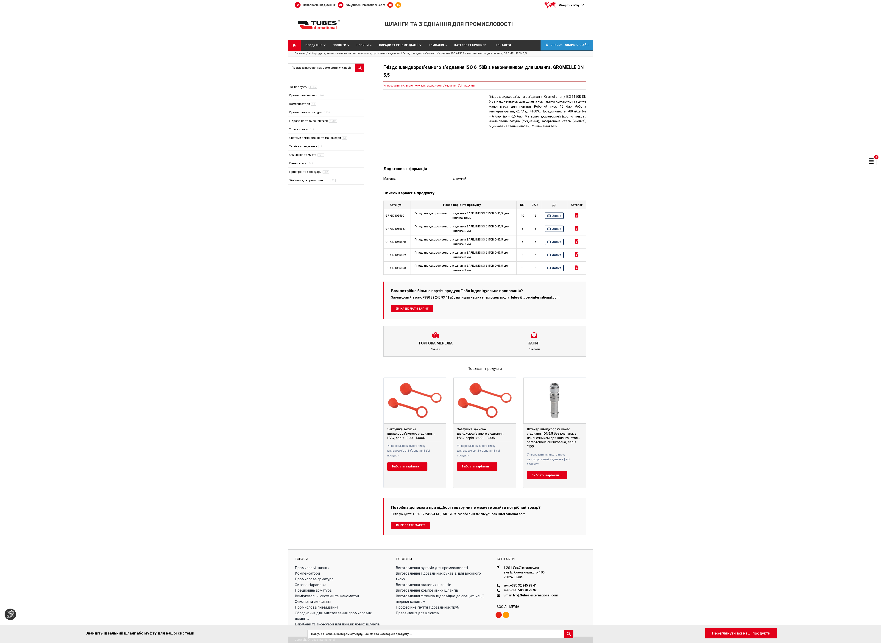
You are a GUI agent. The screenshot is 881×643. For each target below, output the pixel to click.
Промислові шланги (303, 95)
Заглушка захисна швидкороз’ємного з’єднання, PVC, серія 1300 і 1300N (411, 433)
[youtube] (499, 615)
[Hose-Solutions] (399, 5)
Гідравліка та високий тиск (308, 121)
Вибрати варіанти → (407, 466)
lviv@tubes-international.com (365, 5)
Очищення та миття (302, 155)
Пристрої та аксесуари (305, 171)
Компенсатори (299, 104)
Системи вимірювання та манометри (315, 138)
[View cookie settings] (10, 614)
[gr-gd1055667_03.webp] (432, 126)
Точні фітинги (298, 129)
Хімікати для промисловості (309, 180)
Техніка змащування (303, 146)
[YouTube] (391, 5)
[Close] (873, 632)
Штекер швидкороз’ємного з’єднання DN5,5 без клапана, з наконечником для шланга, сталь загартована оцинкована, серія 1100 (553, 437)
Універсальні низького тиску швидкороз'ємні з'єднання (420, 85)
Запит (556, 215)
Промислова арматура (305, 112)
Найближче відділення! (319, 5)
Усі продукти (466, 85)
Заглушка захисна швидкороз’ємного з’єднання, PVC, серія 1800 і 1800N (480, 433)
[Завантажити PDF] (576, 215)
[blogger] (506, 615)
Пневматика (298, 163)
